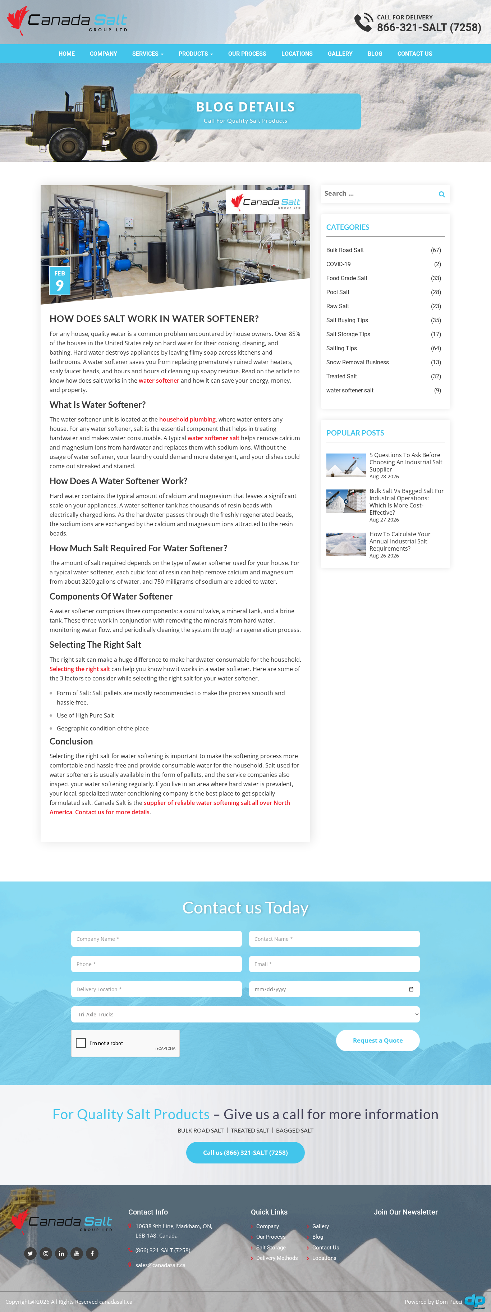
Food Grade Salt (383, 278)
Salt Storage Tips (383, 334)
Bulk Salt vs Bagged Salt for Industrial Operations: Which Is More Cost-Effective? (407, 501)
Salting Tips (383, 348)
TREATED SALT (250, 1130)
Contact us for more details (112, 812)
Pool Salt (383, 292)
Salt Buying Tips (383, 320)
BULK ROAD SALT (201, 1130)
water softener (159, 380)
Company (103, 53)
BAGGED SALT (294, 1130)
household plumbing (187, 419)
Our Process (247, 53)
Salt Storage (271, 1247)
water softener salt (213, 438)
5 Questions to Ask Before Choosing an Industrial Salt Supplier (406, 462)
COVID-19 (383, 264)
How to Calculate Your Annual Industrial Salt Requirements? (400, 541)
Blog (375, 53)
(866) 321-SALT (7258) (163, 1250)
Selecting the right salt (80, 669)
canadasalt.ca (115, 1301)
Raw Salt (383, 306)
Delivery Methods (277, 1258)
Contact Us (415, 53)
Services (146, 53)
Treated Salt (383, 376)
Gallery (340, 53)
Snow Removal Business (383, 362)
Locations (297, 53)
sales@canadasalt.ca (160, 1264)
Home (67, 53)
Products (194, 53)
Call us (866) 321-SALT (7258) (245, 1152)
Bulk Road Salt (383, 250)
